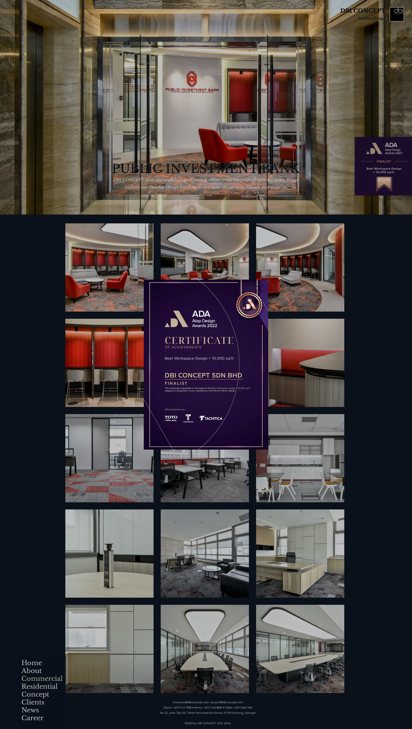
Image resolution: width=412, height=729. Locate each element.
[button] (259, 288)
